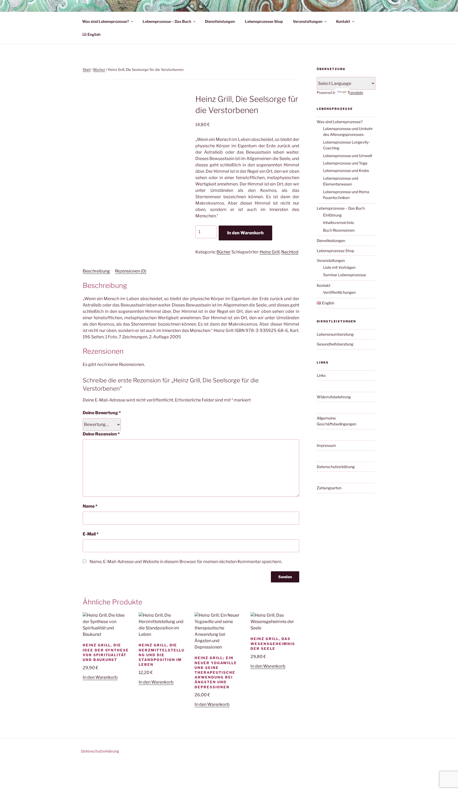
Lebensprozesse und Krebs (346, 170)
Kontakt (343, 21)
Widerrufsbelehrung (334, 397)
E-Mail (91, 534)
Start (87, 69)
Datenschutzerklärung (336, 466)
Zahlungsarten (329, 488)
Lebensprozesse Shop (264, 21)
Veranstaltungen (307, 21)
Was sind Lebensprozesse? (105, 21)
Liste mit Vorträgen (339, 267)
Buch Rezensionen (339, 230)
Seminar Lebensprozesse (344, 275)
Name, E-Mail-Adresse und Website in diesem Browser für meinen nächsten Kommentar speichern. (186, 561)
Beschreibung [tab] (96, 271)
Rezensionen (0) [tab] (130, 271)
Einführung (332, 215)
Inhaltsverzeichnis (338, 222)
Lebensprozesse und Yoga (345, 163)
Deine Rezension (101, 433)
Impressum (326, 445)
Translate (355, 92)
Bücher (99, 69)
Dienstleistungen (220, 21)
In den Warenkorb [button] (100, 677)
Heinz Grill (270, 251)
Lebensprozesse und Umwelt (347, 155)
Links (321, 375)
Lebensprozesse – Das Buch (167, 21)
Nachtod (289, 251)
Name (90, 506)
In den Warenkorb (245, 232)
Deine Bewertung (102, 412)
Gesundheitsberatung (335, 344)
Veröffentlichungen (339, 292)
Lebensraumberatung (335, 334)
